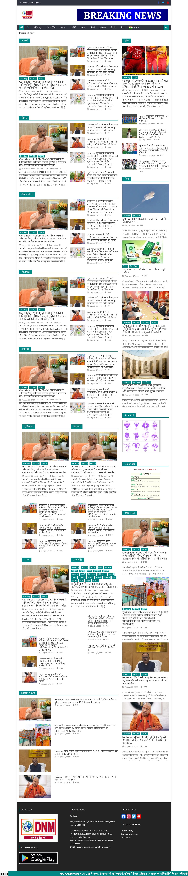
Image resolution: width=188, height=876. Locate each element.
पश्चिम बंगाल (102, 574)
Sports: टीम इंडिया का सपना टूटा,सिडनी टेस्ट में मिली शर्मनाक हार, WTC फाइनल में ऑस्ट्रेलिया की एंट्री (154, 149)
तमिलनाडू (75, 574)
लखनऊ (41, 79)
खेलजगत (108, 568)
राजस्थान (107, 577)
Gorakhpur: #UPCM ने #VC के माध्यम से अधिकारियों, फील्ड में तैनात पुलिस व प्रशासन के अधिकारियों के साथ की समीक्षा (42, 84)
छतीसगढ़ (97, 571)
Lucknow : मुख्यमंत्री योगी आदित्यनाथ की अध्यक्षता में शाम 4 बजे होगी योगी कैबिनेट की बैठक (102, 83)
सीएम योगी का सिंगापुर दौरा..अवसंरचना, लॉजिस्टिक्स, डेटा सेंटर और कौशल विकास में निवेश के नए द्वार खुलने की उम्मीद (144, 328)
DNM (41, 91)
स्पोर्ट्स (92, 27)
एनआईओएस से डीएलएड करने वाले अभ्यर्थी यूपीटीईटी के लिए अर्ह (101, 647)
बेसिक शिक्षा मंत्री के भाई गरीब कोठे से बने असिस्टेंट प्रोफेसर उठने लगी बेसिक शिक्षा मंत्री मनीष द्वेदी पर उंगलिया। (101, 619)
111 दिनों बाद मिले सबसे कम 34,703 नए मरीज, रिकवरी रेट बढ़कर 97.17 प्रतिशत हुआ (94, 585)
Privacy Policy (127, 831)
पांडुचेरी (111, 574)
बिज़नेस (113, 27)
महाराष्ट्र (90, 577)
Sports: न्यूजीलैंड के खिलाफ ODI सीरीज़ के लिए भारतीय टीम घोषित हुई (153, 118)
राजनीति (73, 27)
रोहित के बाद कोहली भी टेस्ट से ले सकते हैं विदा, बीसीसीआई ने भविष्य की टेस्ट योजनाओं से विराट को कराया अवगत (153, 133)
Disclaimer (125, 837)
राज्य (61, 27)
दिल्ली (83, 574)
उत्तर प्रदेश (33, 79)
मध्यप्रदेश (82, 577)
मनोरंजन (102, 27)
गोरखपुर (74, 571)
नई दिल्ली (146, 382)
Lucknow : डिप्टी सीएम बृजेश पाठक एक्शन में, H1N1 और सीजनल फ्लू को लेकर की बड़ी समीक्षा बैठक (102, 69)
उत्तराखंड (93, 568)
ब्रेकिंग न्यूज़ (38, 27)
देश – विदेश (51, 27)
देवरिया (144, 609)
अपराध (82, 27)
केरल (100, 568)
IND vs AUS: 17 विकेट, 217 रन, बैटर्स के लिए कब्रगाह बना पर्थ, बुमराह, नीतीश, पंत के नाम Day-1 (154, 163)
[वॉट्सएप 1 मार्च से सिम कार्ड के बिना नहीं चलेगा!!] (145, 251)
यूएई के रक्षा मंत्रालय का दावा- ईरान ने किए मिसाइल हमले (145, 221)
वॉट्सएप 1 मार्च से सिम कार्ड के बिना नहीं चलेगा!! (143, 271)
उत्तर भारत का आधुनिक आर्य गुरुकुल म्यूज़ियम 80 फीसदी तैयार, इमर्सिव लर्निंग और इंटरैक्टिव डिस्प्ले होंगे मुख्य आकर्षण (143, 388)
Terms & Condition (129, 834)
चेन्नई (89, 571)
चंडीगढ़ (82, 571)
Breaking (23, 79)
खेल (127, 40)
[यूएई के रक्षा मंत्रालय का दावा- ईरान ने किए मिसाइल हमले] (145, 198)
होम (27, 27)
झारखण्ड (106, 571)
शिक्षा (122, 27)
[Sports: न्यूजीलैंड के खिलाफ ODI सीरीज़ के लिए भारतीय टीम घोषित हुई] (129, 119)
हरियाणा (95, 581)
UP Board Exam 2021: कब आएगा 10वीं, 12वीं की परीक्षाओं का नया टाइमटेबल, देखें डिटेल (102, 634)
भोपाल (74, 577)
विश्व (127, 178)
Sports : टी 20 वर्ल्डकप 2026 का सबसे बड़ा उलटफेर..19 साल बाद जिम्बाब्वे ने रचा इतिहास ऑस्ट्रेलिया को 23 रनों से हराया (145, 83)
